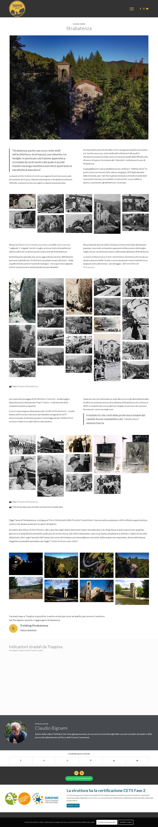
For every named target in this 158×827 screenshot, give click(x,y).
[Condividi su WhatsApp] (67, 760)
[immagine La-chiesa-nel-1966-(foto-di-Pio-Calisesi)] (108, 215)
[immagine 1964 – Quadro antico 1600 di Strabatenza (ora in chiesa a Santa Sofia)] (136, 455)
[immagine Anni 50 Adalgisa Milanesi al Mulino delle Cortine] (136, 320)
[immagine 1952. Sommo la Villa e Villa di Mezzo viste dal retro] (80, 224)
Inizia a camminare (28, 630)
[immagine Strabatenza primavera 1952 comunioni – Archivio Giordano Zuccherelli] (23, 445)
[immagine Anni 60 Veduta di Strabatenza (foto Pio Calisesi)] (51, 357)
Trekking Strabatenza (34, 625)
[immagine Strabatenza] (80, 297)
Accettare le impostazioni (107, 822)
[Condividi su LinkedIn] (113, 760)
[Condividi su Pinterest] (90, 760)
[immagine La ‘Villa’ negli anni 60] (136, 204)
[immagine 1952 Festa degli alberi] (80, 345)
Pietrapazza (88, 267)
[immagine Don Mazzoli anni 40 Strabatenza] (80, 464)
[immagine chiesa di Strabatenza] (97, 592)
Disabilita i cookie (126, 822)
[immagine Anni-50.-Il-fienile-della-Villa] (23, 220)
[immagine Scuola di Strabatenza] (23, 202)
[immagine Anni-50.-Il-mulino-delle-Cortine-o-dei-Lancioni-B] (108, 307)
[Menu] (131, 8)
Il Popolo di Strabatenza (27, 386)
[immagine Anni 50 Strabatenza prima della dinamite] (51, 204)
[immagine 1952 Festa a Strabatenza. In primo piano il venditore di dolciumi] (108, 358)
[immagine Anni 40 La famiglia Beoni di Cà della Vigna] (80, 483)
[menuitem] (131, 8)
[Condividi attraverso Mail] (137, 760)
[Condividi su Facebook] (20, 760)
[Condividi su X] (44, 760)
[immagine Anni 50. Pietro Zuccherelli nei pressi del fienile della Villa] (136, 223)
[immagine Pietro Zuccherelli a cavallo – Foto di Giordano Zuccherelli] (51, 445)
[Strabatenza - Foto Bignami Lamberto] (79, 87)
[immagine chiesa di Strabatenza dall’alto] (62, 592)
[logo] (17, 8)
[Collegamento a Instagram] (144, 8)
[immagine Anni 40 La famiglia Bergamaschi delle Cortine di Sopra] (136, 288)
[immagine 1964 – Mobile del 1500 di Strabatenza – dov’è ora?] (108, 455)
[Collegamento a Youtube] (147, 8)
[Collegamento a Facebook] (140, 8)
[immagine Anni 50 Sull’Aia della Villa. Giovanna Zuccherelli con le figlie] (80, 204)
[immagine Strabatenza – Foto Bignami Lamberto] (26, 565)
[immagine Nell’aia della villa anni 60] (51, 224)
